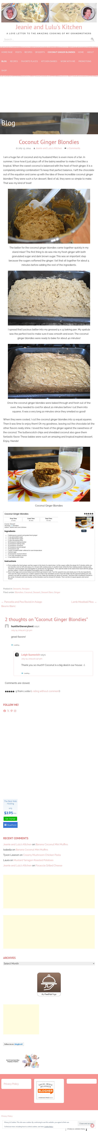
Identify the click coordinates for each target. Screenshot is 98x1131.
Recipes (28, 52)
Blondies (19, 592)
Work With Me (67, 61)
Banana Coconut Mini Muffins (52, 844)
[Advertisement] (49, 94)
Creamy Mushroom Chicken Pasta (42, 854)
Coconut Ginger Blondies (61, 52)
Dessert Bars (47, 592)
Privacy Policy (11, 1083)
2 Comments (73, 148)
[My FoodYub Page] (49, 995)
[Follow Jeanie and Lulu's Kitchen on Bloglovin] (13, 1045)
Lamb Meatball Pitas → (84, 601)
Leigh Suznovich (30, 654)
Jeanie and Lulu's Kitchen (49, 27)
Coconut (28, 592)
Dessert (36, 592)
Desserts (40, 52)
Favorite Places (29, 61)
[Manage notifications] (92, 1126)
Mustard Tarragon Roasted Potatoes (33, 860)
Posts (18, 52)
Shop (4, 70)
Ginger (57, 592)
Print (84, 531)
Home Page (7, 52)
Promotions (85, 61)
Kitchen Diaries (49, 61)
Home (81, 52)
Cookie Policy (48, 1127)
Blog (4, 61)
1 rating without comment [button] (45, 691)
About (90, 52)
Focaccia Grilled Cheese (49, 865)
